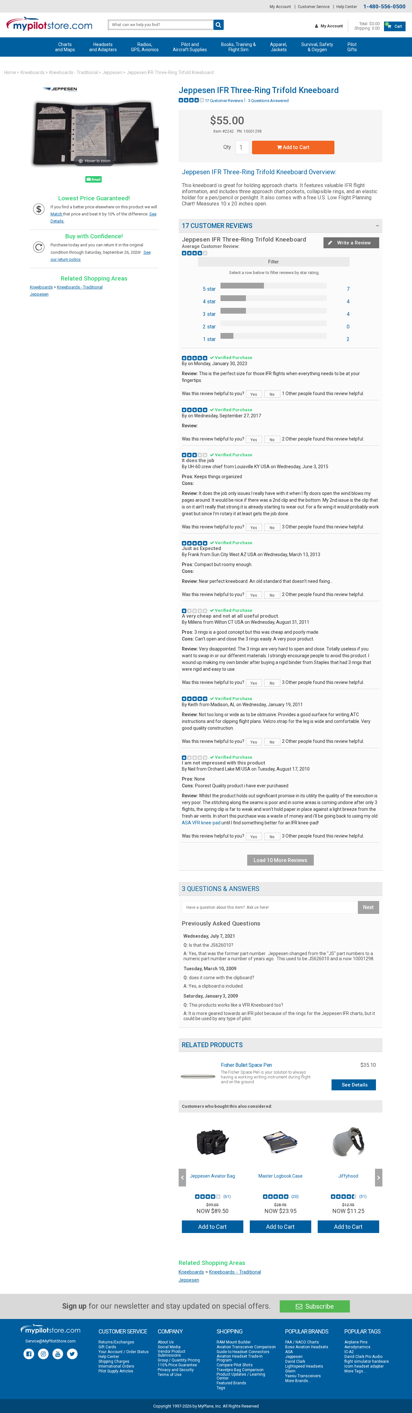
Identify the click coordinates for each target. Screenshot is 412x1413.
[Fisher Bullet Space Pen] (198, 1076)
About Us (166, 1342)
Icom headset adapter (364, 1366)
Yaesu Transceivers (303, 1376)
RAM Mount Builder (234, 1342)
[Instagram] (43, 1354)
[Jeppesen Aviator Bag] (212, 1142)
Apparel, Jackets (278, 47)
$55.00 (227, 120)
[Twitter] (72, 1354)
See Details (355, 1085)
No (272, 394)
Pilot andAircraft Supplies (190, 47)
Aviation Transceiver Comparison (246, 1347)
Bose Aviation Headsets (306, 1347)
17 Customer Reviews (224, 100)
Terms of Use (170, 1375)
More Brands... (298, 1381)
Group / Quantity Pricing (179, 1360)
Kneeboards (33, 72)
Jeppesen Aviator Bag (212, 1176)
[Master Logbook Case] (280, 1142)
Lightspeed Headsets (304, 1366)
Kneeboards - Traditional (73, 72)
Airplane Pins (356, 1342)
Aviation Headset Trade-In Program (240, 1358)
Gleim (290, 1371)
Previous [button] (182, 1178)
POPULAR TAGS (362, 1331)
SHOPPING (229, 1331)
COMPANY (170, 1331)
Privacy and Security (176, 1370)
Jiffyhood (348, 1176)
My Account (280, 7)
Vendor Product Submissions (171, 1353)
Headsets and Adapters (103, 47)
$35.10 (368, 1065)
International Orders (116, 1366)
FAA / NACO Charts (302, 1342)
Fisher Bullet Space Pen (246, 1065)
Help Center (346, 7)
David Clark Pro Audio (363, 1357)
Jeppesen (112, 72)
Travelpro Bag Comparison (240, 1370)
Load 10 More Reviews (280, 860)
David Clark (295, 1361)
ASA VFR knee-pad (201, 822)
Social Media (169, 1347)
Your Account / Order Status (123, 1352)
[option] (213, 1177)
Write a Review (353, 243)
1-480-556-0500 (384, 6)
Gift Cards (107, 1347)
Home (10, 72)
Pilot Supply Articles (115, 1371)
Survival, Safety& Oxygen (317, 47)
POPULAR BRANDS (306, 1331)
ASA (289, 1352)
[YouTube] (57, 1354)
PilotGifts (352, 47)
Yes (253, 394)
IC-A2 (349, 1352)
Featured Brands (231, 1383)
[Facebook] (28, 1354)
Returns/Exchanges (116, 1342)
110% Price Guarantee (177, 1365)
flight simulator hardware (366, 1361)
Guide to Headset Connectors (243, 1352)
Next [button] (378, 1178)
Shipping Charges (113, 1361)
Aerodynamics (357, 1347)
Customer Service (314, 7)
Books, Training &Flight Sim (238, 47)
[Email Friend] (93, 180)
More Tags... (355, 1371)
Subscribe (319, 1306)
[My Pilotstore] (50, 1329)
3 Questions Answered (268, 100)
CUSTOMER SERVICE (122, 1331)
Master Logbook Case (280, 1176)
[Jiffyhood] (348, 1142)
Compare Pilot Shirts (235, 1365)
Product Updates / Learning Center (241, 1376)
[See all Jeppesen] (60, 96)
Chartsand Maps (65, 47)
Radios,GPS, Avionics (145, 47)
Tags (221, 1388)
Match (57, 214)
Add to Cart (295, 147)
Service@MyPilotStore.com (50, 1341)
